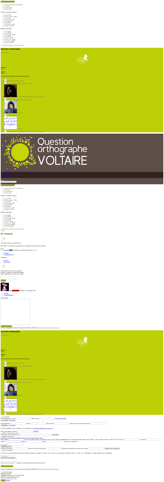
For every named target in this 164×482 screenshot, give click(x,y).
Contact (6, 175)
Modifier (3, 280)
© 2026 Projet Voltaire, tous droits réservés (12, 45)
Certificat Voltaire (54, 328)
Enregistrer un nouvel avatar (8, 438)
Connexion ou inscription (7, 183)
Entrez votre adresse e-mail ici (9, 431)
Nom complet (4, 439)
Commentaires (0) (9, 254)
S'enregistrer (12, 420)
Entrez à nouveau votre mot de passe (80, 423)
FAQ (5, 174)
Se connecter (12, 425)
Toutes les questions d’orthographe (13, 4)
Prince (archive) (9, 16)
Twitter (3, 441)
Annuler (3, 282)
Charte (6, 177)
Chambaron (8, 19)
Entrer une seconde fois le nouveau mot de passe (75, 448)
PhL (6, 22)
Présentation (7, 172)
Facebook (143, 439)
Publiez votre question (6, 466)
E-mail (28, 423)
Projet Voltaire (42, 328)
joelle (6, 15)
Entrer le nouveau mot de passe (36, 448)
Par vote (6, 260)
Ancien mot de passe (6, 448)
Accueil (3, 230)
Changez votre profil (37, 438)
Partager (6, 253)
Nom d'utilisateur (5, 423)
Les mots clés (7, 9)
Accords (34, 250)
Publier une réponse (6, 326)
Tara (6, 18)
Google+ (23, 441)
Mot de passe (35, 418)
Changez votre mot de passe (23, 438)
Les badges (7, 6)
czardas (7, 21)
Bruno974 (8, 42)
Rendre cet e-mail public (71, 441)
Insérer (3, 480)
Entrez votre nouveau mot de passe (10, 434)
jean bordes (8, 24)
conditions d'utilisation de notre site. (43, 428)
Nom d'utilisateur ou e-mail (8, 418)
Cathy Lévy (8, 26)
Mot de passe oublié (60, 418)
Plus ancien (7, 262)
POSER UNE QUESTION (7, 1)
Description (4, 445)
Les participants (8, 7)
